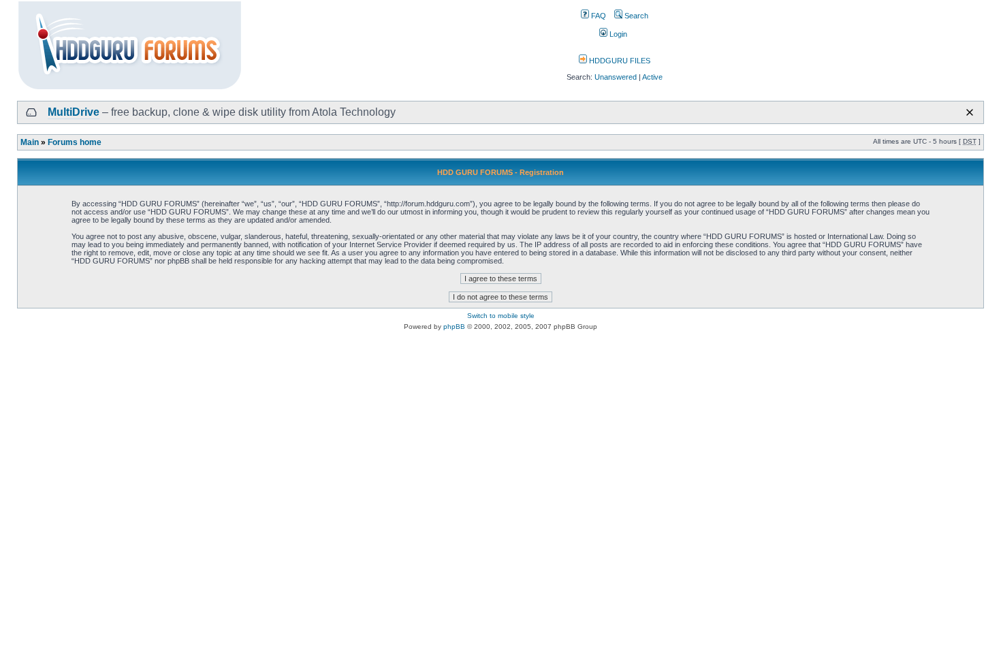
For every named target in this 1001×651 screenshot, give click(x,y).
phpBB (454, 326)
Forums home (74, 142)
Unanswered (615, 77)
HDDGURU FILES (618, 61)
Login (617, 34)
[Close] (970, 112)
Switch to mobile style (501, 315)
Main (29, 142)
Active (652, 77)
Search (635, 16)
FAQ (597, 16)
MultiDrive (73, 112)
